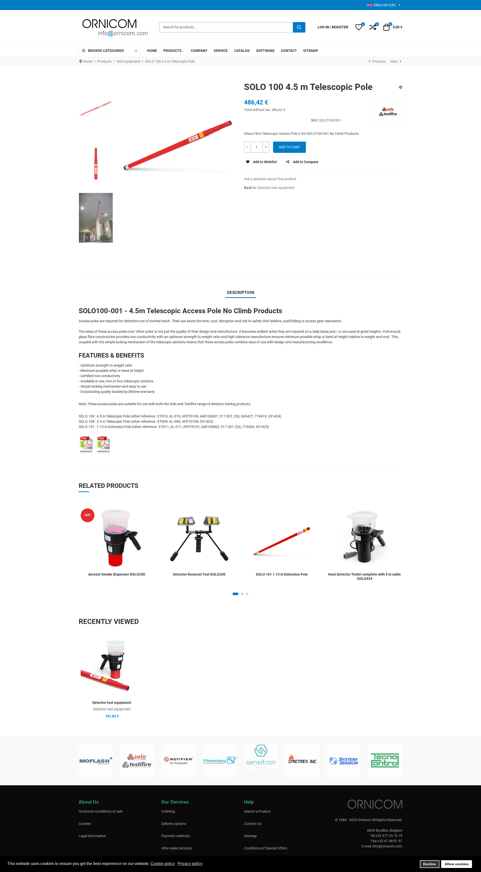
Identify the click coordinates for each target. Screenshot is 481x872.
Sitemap (250, 836)
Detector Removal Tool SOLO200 (199, 574)
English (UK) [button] (385, 5)
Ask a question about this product (270, 179)
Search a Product (257, 811)
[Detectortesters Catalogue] (103, 444)
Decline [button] (429, 864)
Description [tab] (240, 292)
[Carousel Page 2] (242, 594)
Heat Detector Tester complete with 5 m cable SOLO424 (364, 576)
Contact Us (252, 824)
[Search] (299, 27)
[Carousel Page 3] (247, 594)
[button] (358, 27)
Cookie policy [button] (163, 863)
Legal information (92, 836)
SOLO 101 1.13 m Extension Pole (282, 574)
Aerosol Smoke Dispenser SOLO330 (116, 574)
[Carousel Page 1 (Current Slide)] (235, 594)
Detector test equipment (276, 188)
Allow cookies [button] (457, 864)
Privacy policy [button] (190, 863)
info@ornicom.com (387, 846)
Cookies (85, 824)
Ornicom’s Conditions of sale (101, 811)
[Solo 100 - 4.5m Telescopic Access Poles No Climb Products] (87, 444)
